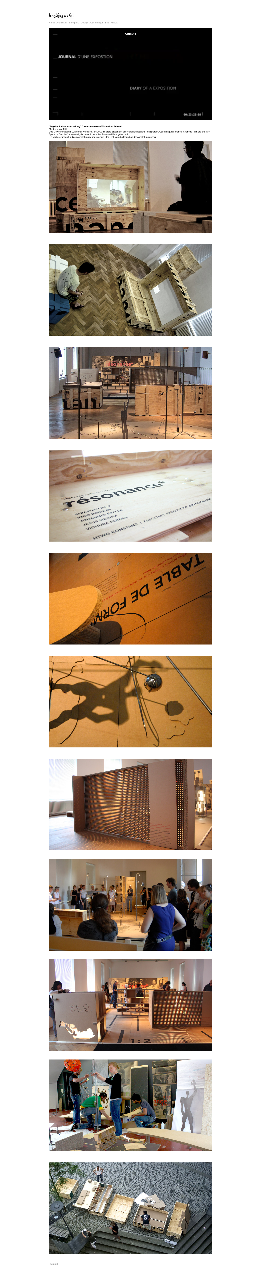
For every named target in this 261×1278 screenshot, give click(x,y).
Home (52, 22)
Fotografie (74, 22)
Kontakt (114, 22)
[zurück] (53, 1264)
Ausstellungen (97, 22)
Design (84, 22)
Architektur (61, 22)
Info (107, 22)
